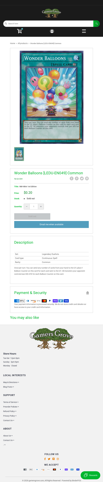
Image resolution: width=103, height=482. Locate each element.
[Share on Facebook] (71, 178)
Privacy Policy (9, 416)
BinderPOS (76, 480)
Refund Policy (9, 411)
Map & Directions (10, 382)
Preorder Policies (10, 407)
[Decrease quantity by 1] (27, 206)
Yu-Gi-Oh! (18, 179)
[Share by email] (87, 178)
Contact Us (7, 420)
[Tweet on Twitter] (82, 178)
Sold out (32, 216)
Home (12, 43)
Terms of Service (10, 402)
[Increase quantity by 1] (41, 206)
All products (23, 43)
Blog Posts (7, 387)
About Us (7, 436)
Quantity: (18, 206)
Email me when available (51, 224)
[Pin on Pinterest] (77, 178)
